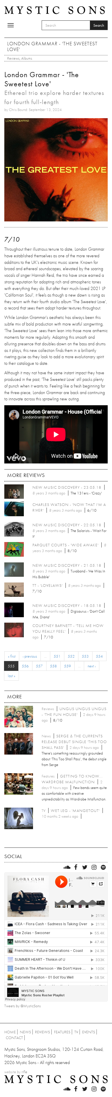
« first (12, 656)
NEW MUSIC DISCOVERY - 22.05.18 (66, 524)
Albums (26, 58)
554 (99, 656)
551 (57, 656)
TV (76, 1031)
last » (11, 675)
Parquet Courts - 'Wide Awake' (65, 544)
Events (88, 1031)
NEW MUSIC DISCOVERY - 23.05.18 (66, 487)
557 (39, 666)
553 (85, 656)
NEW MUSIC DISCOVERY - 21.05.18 (66, 565)
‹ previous (30, 656)
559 (67, 666)
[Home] (54, 9)
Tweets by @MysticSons (22, 1005)
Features (62, 1031)
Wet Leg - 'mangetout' (75, 810)
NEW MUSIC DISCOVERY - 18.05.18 (66, 605)
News (25, 1031)
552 (71, 656)
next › (92, 666)
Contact (14, 1037)
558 (53, 666)
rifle (24, 1071)
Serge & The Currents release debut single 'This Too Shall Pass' (74, 741)
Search (98, 25)
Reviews (13, 58)
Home (10, 1031)
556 (25, 666)
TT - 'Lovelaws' (47, 585)
